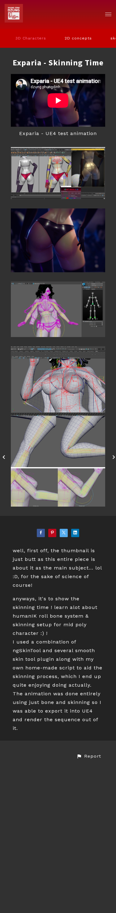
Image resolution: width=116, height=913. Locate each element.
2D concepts (78, 38)
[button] (89, 756)
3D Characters (30, 38)
